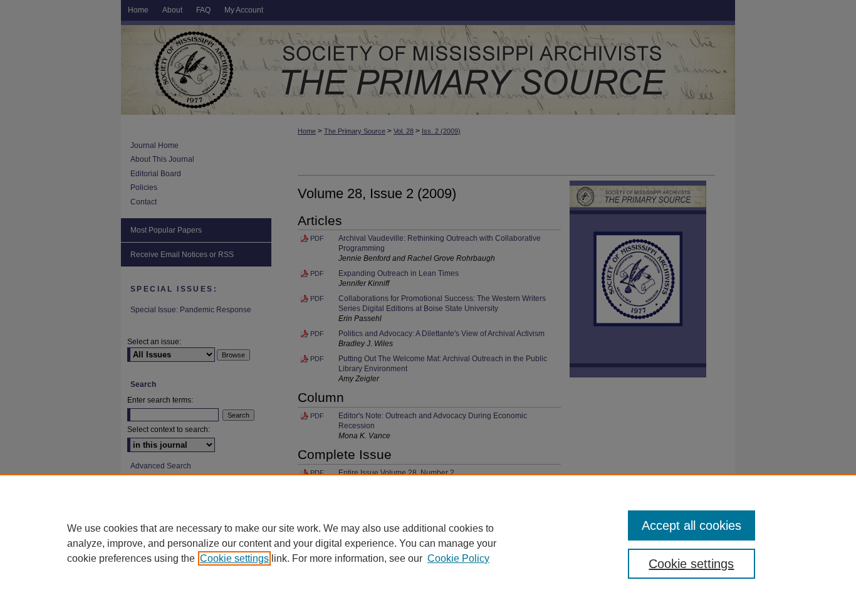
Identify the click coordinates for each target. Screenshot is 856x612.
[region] (428, 543)
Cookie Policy (458, 558)
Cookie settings (234, 558)
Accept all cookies (691, 525)
